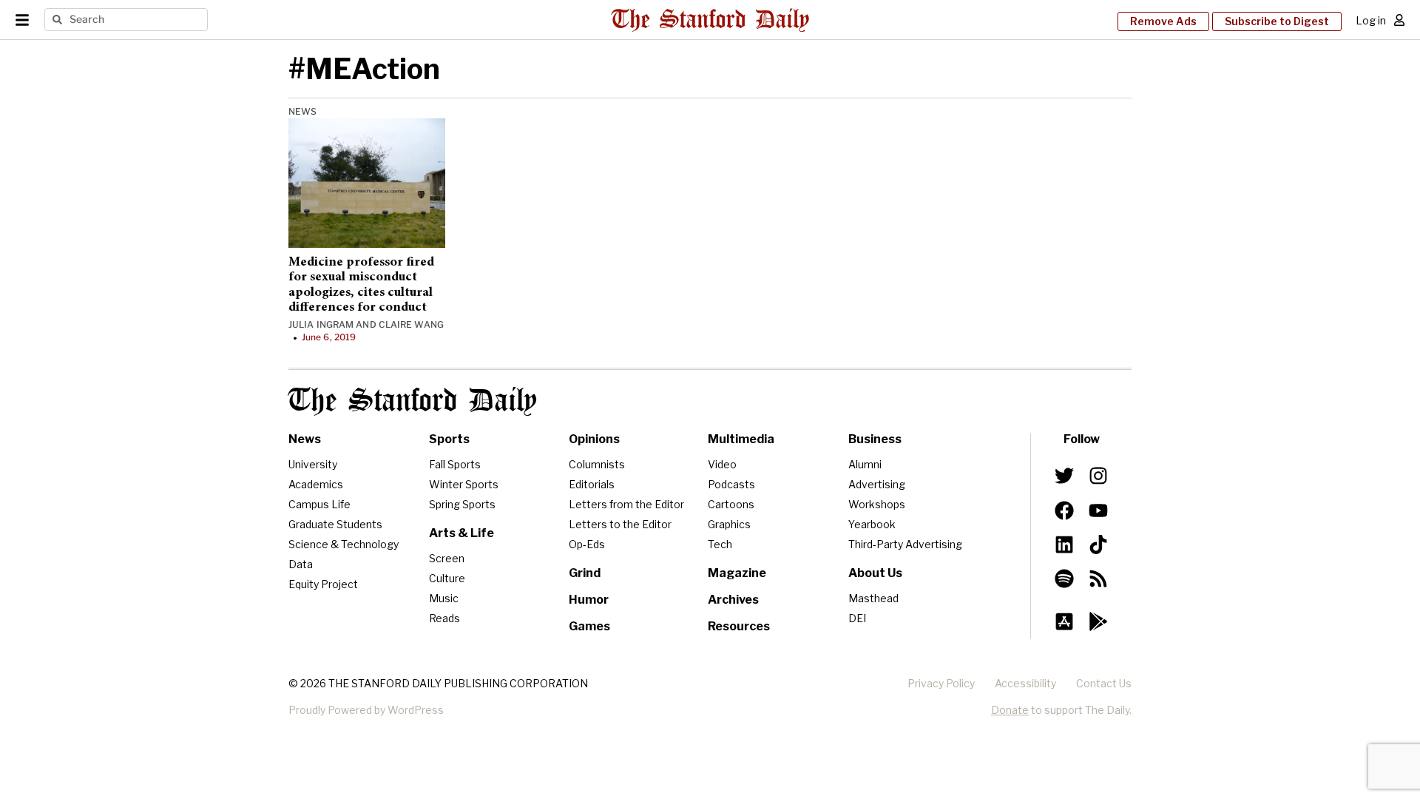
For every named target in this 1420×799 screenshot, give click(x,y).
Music (444, 598)
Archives (733, 600)
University (312, 464)
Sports (449, 439)
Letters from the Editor (626, 504)
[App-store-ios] (1064, 621)
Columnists (597, 464)
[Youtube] (1098, 509)
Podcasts (731, 484)
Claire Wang (411, 324)
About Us (875, 573)
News (302, 111)
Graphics (729, 524)
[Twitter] (1064, 475)
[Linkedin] (1064, 544)
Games (589, 626)
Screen (446, 558)
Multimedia (741, 439)
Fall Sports (455, 464)
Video (722, 464)
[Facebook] (1064, 509)
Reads (444, 618)
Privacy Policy (941, 683)
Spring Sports (462, 504)
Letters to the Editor (620, 524)
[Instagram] (1098, 475)
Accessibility (1025, 683)
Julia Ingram (321, 324)
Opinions (594, 439)
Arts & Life (461, 533)
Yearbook (872, 524)
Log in (1371, 20)
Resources (739, 626)
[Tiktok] (1098, 544)
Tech (720, 544)
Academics (315, 484)
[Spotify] (1064, 578)
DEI (857, 618)
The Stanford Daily (412, 401)
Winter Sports (463, 484)
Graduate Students (335, 524)
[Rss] (1098, 578)
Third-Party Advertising (905, 544)
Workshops (876, 504)
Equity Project (323, 584)
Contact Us (1104, 683)
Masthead (873, 598)
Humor (589, 600)
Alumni (865, 464)
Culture (447, 578)
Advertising (876, 484)
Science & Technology (343, 544)
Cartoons (731, 504)
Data (300, 564)
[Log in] (1399, 20)
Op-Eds (587, 544)
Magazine (737, 573)
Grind (585, 573)
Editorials (592, 484)
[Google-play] (1098, 621)
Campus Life (319, 504)
